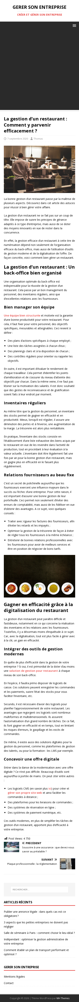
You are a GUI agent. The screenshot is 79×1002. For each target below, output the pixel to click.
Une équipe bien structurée (22, 315)
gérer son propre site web (25, 792)
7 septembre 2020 (17, 138)
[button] (73, 25)
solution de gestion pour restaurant (33, 671)
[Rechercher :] (39, 889)
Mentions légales (14, 976)
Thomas (38, 138)
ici (50, 788)
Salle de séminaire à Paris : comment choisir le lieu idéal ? (39, 933)
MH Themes (63, 998)
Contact (9, 983)
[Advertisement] (39, 70)
